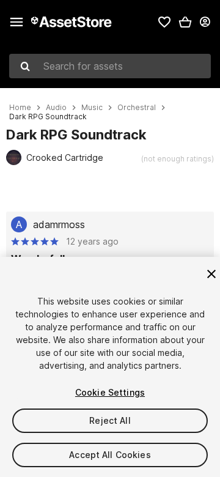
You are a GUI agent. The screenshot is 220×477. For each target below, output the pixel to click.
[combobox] (110, 66)
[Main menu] (16, 22)
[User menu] (205, 22)
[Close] (211, 274)
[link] (164, 22)
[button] (185, 22)
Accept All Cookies (110, 454)
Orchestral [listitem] (136, 107)
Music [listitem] (92, 107)
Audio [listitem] (56, 107)
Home (20, 107)
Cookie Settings (110, 392)
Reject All (109, 420)
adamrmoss (59, 224)
